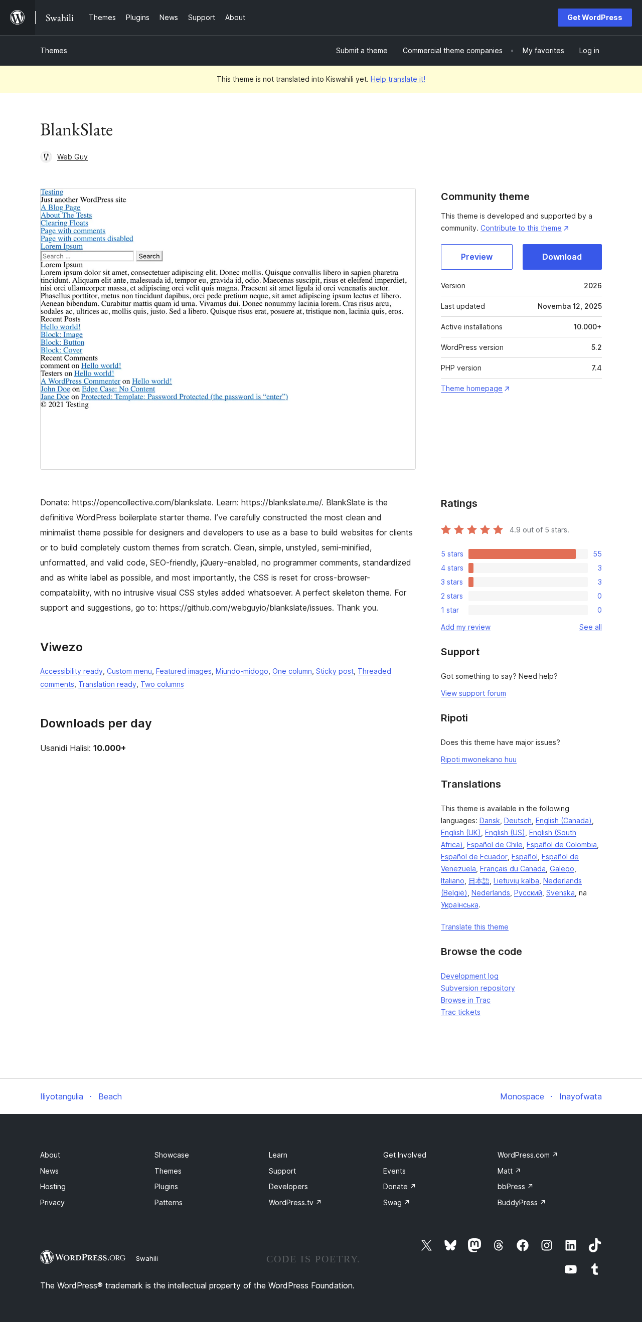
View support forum (473, 693)
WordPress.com (528, 1155)
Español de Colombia (562, 844)
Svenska (560, 892)
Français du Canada (513, 868)
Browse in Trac (466, 1000)
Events (394, 1171)
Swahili (147, 1258)
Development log (470, 976)
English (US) (505, 832)
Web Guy (72, 156)
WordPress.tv (295, 1202)
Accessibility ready (71, 671)
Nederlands (490, 892)
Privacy (52, 1202)
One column (292, 671)
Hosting (53, 1186)
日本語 (479, 880)
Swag (396, 1202)
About (50, 1155)
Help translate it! (398, 79)
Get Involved (404, 1155)
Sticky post (335, 671)
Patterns (168, 1202)
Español (525, 856)
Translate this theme (475, 926)
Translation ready (107, 684)
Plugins (166, 1186)
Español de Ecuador (474, 856)
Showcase (171, 1155)
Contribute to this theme (521, 228)
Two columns (162, 684)
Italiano (452, 880)
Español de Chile (495, 844)
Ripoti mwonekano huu (479, 759)
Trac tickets (460, 1012)
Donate (399, 1186)
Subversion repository (478, 988)
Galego (562, 868)
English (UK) (461, 832)
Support (282, 1171)
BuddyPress (522, 1202)
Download (562, 257)
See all (590, 627)
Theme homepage (472, 388)
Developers (288, 1186)
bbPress (516, 1186)
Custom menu (129, 671)
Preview (477, 257)
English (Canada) (564, 820)
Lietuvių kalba (516, 880)
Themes (53, 50)
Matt (509, 1171)
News (49, 1171)
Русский (528, 892)
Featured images (184, 671)
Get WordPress (594, 17)
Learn (278, 1155)
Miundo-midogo (242, 671)
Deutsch (518, 820)
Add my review (466, 627)
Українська (459, 904)
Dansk (489, 820)
